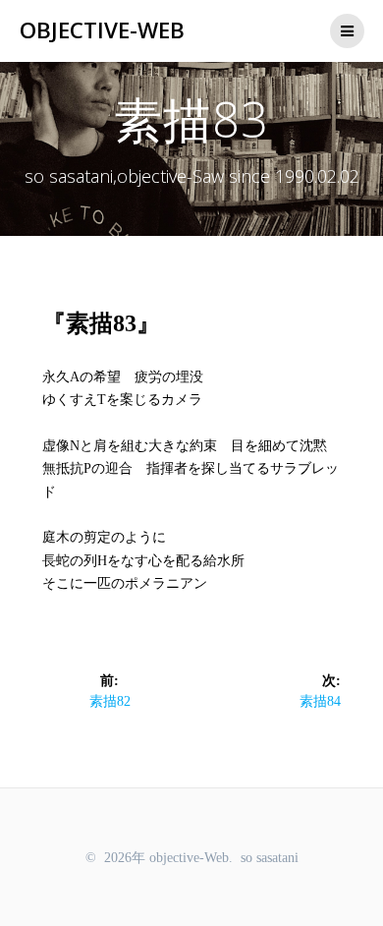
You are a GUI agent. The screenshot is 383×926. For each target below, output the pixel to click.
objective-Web (102, 30)
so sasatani (270, 857)
